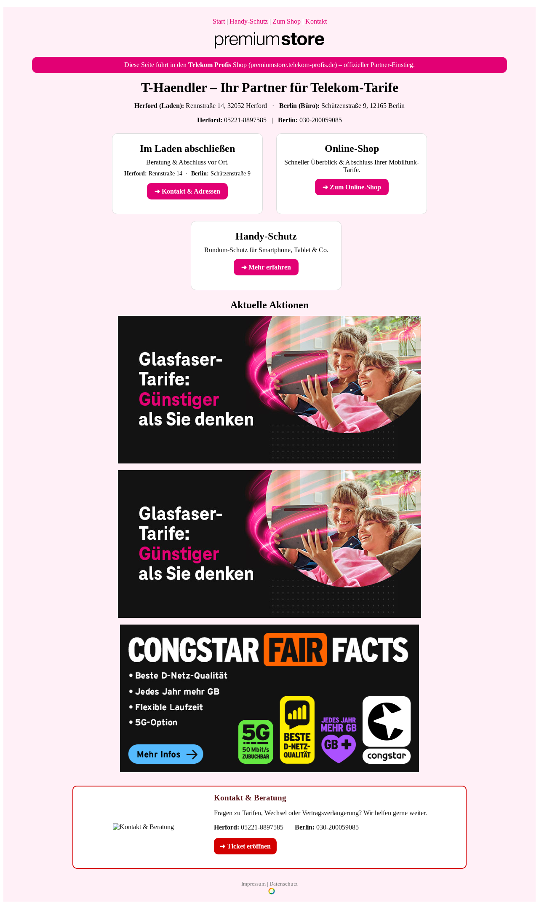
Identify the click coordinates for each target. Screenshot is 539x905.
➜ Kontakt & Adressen (187, 191)
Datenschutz (284, 884)
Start (219, 21)
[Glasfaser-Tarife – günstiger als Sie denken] (269, 461)
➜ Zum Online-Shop (352, 187)
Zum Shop (286, 21)
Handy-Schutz (248, 21)
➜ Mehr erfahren (266, 267)
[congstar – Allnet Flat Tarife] (269, 769)
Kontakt (316, 21)
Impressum (253, 884)
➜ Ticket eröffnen (245, 846)
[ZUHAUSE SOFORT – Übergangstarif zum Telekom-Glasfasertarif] (269, 615)
